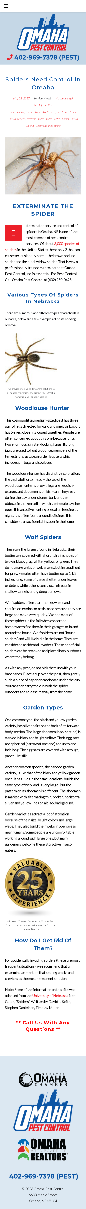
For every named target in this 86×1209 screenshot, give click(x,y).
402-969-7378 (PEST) (46, 57)
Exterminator (17, 112)
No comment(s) (64, 98)
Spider (40, 118)
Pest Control (64, 112)
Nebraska (40, 112)
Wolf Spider (54, 125)
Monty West (44, 98)
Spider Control (53, 118)
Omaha (51, 112)
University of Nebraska (50, 995)
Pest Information (43, 105)
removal (31, 118)
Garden (30, 112)
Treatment (41, 125)
